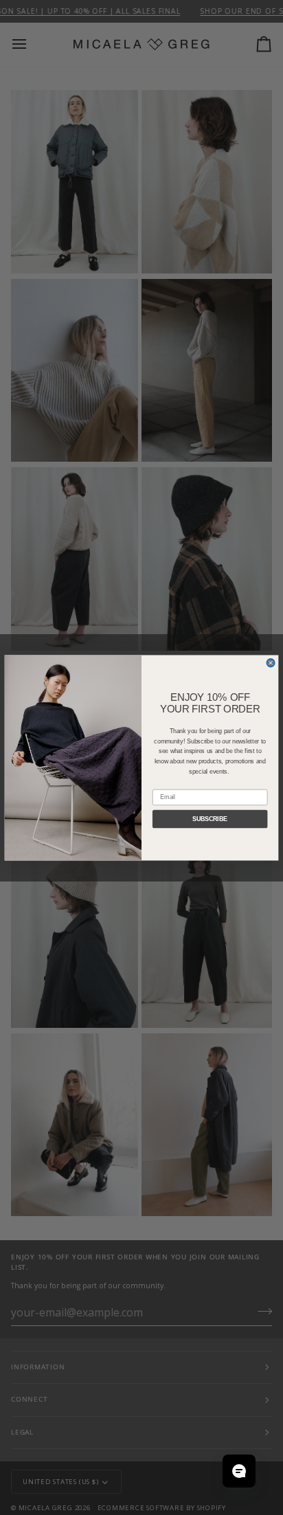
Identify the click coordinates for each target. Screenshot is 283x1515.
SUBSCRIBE (209, 819)
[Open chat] (239, 1471)
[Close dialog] (271, 662)
